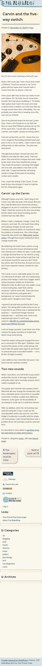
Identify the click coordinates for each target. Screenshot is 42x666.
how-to (35, 438)
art (4, 536)
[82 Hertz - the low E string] (12, 502)
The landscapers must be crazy (9, 455)
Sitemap (11, 479)
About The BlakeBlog (11, 520)
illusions (6, 548)
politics (5, 554)
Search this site (11, 484)
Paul (31, 28)
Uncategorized (9, 564)
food (4, 542)
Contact (9, 493)
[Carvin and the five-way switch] (21, 72)
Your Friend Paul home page (14, 517)
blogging (6, 539)
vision (5, 567)
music (21, 438)
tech (4, 561)
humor (5, 545)
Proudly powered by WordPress (14, 660)
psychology (7, 557)
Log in (5, 507)
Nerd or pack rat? (33, 452)
